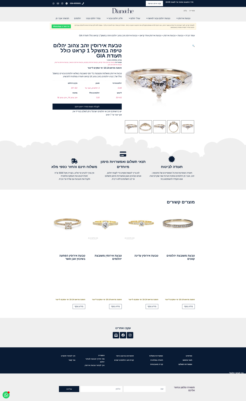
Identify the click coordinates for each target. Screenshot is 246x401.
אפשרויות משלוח (156, 356)
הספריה (101, 355)
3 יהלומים (96, 88)
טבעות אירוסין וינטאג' (76, 62)
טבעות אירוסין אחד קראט (150, 35)
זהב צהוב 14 (72, 97)
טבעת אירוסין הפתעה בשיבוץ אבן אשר (72, 257)
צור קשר (72, 360)
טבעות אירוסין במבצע (91, 62)
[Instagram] (130, 335)
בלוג (185, 11)
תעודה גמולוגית (156, 360)
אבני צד (88, 88)
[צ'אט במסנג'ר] (67, 3)
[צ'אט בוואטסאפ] (54, 3)
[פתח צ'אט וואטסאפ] (6, 394)
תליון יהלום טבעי (115, 18)
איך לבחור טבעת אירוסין (95, 365)
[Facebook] (123, 335)
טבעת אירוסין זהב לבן (115, 65)
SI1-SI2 (74, 88)
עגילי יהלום (135, 18)
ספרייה (192, 11)
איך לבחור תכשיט (68, 356)
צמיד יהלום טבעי (93, 18)
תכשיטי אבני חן (62, 18)
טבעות (180, 35)
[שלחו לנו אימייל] (58, 3)
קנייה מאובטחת (156, 364)
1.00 (98, 97)
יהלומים (77, 18)
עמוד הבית (190, 35)
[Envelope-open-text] (116, 335)
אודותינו (189, 356)
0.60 (120, 88)
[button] (193, 45)
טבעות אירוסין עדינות (61, 62)
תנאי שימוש (187, 360)
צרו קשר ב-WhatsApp (61, 26)
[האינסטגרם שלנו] (62, 3)
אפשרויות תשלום (185, 364)
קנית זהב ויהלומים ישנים (124, 360)
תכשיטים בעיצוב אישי (125, 356)
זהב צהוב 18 (62, 97)
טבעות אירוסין (184, 18)
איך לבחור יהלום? (236, 373)
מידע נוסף (188, 306)
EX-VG (119, 97)
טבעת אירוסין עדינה (146, 255)
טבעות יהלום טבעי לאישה (159, 18)
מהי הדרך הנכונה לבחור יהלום (95, 360)
